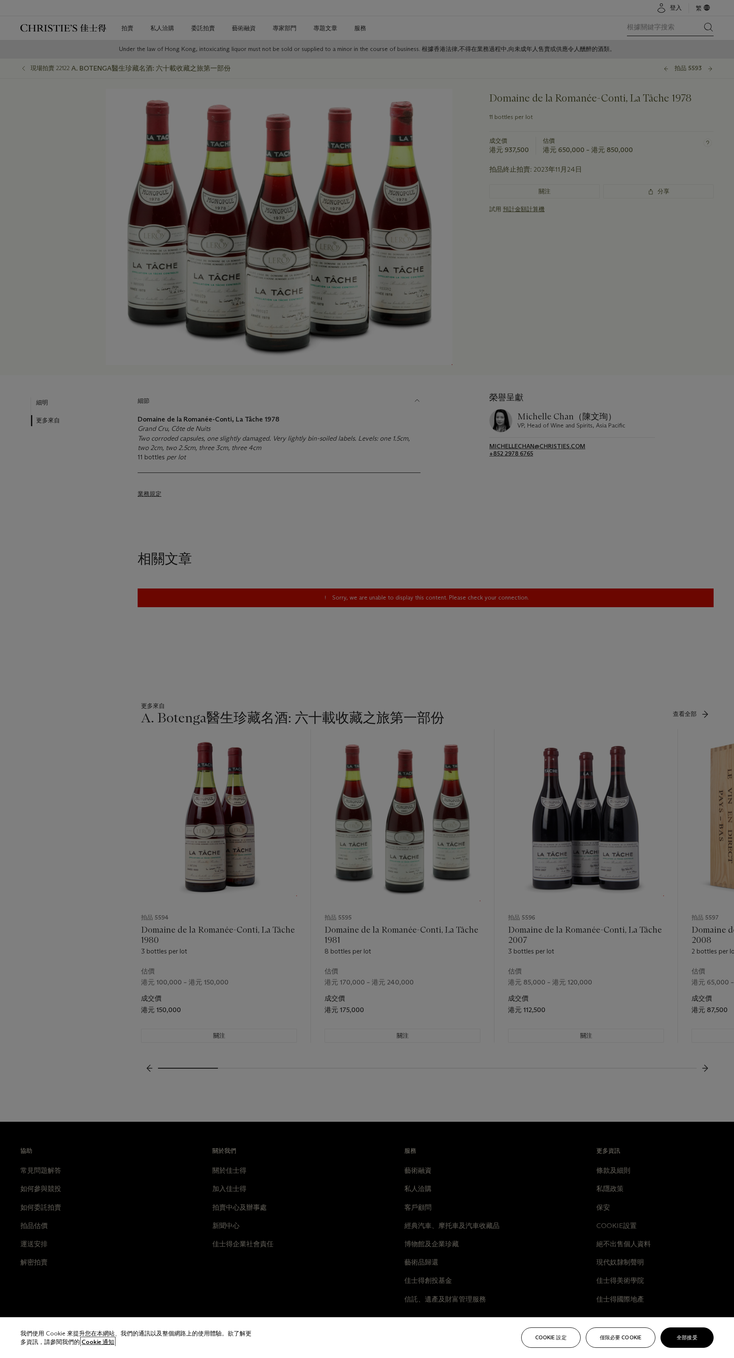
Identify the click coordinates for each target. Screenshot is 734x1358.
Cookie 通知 (98, 1342)
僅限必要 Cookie (620, 1337)
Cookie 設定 (551, 1337)
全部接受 (687, 1337)
